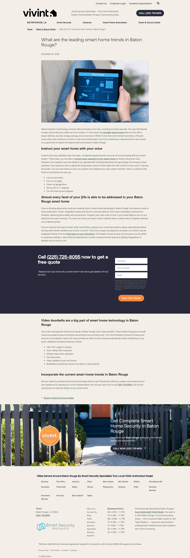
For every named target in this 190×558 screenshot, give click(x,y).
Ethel (89, 481)
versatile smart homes (113, 132)
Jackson (75, 481)
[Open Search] (158, 3)
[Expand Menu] (72, 22)
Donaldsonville (155, 481)
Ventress (60, 495)
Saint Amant (108, 481)
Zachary (44, 481)
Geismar (122, 487)
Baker (89, 495)
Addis (74, 487)
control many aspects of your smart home (95, 158)
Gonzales (45, 487)
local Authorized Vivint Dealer (149, 511)
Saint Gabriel (77, 495)
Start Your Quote (131, 298)
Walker (137, 481)
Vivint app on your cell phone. (80, 233)
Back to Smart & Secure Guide (59, 397)
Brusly (90, 487)
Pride (136, 487)
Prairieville (61, 487)
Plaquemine (108, 487)
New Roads (123, 481)
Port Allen (60, 481)
